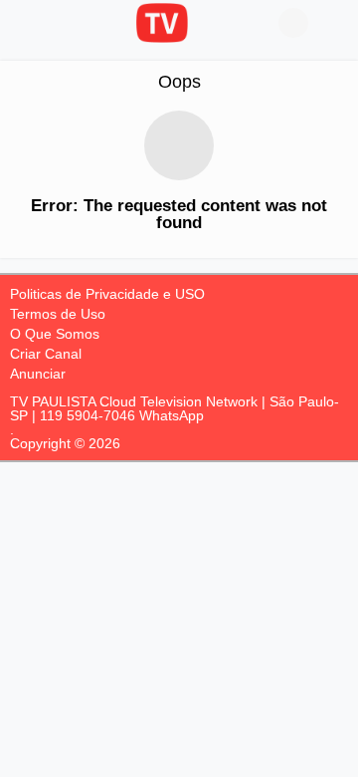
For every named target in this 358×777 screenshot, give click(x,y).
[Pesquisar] (333, 23)
